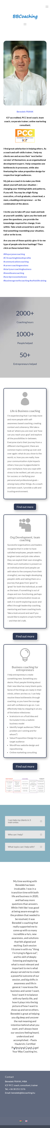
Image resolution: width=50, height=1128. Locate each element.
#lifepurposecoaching (14, 254)
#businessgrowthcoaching (16, 280)
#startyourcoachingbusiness (17, 269)
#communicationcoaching (16, 261)
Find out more (25, 506)
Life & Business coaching (25, 411)
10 (35, 1048)
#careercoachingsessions (15, 265)
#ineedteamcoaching (13, 273)
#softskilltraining (38, 280)
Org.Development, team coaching (25, 539)
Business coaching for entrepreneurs (25, 668)
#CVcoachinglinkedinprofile (17, 257)
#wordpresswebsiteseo (15, 276)
